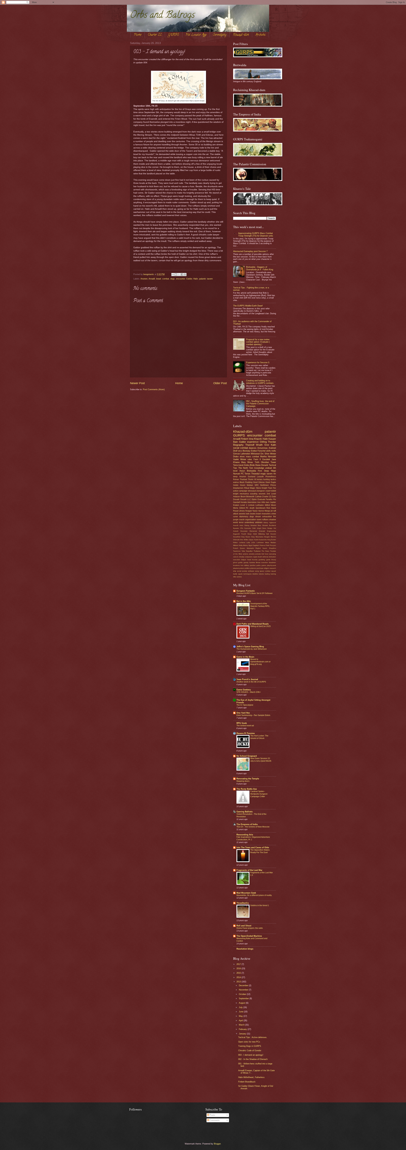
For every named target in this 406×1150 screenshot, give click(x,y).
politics (247, 568)
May (241, 1016)
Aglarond (272, 522)
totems (261, 574)
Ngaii (250, 545)
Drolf (235, 451)
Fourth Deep (246, 534)
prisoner (253, 568)
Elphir (254, 499)
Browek (265, 525)
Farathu (269, 499)
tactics (273, 479)
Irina (251, 438)
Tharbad (243, 479)
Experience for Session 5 (257, 362)
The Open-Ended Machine (249, 936)
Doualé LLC (245, 499)
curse (235, 517)
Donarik (264, 465)
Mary (243, 462)
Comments (214, 1120)
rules (250, 459)
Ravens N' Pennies (245, 733)
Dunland (251, 477)
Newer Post (137, 383)
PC (242, 473)
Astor (241, 525)
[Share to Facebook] (181, 274)
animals (258, 554)
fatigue (243, 559)
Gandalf (236, 502)
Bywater (236, 528)
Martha (263, 456)
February (243, 1029)
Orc (262, 453)
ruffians (265, 520)
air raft (273, 511)
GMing (263, 441)
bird (263, 554)
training (273, 574)
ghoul (235, 562)
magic (263, 473)
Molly (241, 545)
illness (258, 562)
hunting (266, 479)
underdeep (249, 522)
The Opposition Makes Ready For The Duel (260, 851)
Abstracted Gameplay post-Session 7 (250, 251)
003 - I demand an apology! (250, 1055)
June (241, 1011)
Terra (235, 465)
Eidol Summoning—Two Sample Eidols (253, 715)
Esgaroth (236, 534)
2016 (239, 968)
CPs (241, 528)
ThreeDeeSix (242, 903)
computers (248, 557)
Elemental (253, 531)
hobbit (273, 491)
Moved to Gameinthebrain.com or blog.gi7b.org (260, 661)
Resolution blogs (244, 949)
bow (266, 554)
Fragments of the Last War (249, 870)
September (244, 998)
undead (268, 468)
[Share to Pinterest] (185, 274)
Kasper (272, 438)
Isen (267, 502)
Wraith (259, 444)
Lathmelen (245, 453)
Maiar (267, 542)
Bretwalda (251, 471)
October (243, 994)
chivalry (241, 557)
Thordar (272, 441)
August (242, 1003)
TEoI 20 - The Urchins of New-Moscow (252, 827)
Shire (267, 453)
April (241, 1020)
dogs (172, 279)
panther (253, 565)
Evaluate (261, 499)
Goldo (235, 485)
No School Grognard (246, 756)
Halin (195, 279)
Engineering (271, 531)
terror (241, 522)
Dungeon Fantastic (245, 591)
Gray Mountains (257, 537)
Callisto (258, 497)
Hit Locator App (196, 35)
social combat (240, 447)
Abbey (265, 522)
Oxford (242, 508)
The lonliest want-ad (245, 725)
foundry (255, 559)
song (257, 571)
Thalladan (257, 551)
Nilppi (273, 471)
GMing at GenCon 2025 (260, 626)
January (243, 1033)
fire (274, 517)
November (244, 990)
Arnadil (152, 279)
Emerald (262, 531)
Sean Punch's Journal (247, 679)
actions (245, 554)
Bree (259, 525)
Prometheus (270, 477)
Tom (251, 468)
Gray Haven (245, 537)
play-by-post (271, 565)
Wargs (267, 511)
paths (258, 565)
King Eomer (271, 540)
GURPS (173, 35)
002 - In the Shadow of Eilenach (253, 1059)
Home (137, 35)
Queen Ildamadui (247, 548)
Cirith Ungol (256, 528)
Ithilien (246, 540)
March (242, 1025)
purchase (260, 568)
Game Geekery (243, 689)
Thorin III (252, 479)
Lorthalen (259, 505)
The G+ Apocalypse (244, 705)
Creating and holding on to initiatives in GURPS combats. (260, 381)
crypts (255, 557)
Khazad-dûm (241, 35)
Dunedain (244, 531)
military (246, 565)
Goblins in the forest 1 (259, 905)
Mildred (235, 545)
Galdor (189, 279)
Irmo (241, 540)
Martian (273, 542)
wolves (239, 577)
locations (236, 565)
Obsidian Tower (268, 462)
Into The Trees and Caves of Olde (252, 847)
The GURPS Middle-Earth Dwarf (248, 306)
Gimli (255, 534)
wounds (262, 494)
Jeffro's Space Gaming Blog (250, 646)
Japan (251, 540)
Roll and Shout (243, 925)
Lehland (242, 542)
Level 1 (243, 505)
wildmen (258, 522)
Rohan (236, 479)
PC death (250, 508)
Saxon (264, 548)
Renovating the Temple (247, 778)
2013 (239, 981)
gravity (246, 562)
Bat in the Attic (243, 601)
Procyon (273, 545)
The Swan (265, 551)
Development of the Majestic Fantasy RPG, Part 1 (260, 606)
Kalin (273, 444)
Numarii (236, 473)
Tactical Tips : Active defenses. (252, 1037)
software (251, 571)
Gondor (273, 534)
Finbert (244, 438)
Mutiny (245, 545)
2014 (239, 977)
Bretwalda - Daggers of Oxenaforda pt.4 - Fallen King (259, 268)
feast (249, 559)
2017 (239, 964)
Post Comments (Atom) (154, 389)
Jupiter (273, 502)
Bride (252, 465)
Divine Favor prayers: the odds (249, 928)
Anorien (144, 279)
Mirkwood (255, 453)
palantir (202, 279)
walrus (236, 482)
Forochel (261, 451)
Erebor (254, 451)
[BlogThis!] (175, 274)
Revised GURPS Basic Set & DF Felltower (254, 593)
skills (268, 451)
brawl (158, 279)
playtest (236, 568)
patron (264, 565)
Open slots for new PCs (249, 1042)
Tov (274, 488)
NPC (257, 485)
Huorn (242, 485)
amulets (252, 554)
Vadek (236, 459)
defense (265, 557)
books (252, 514)
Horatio (244, 502)
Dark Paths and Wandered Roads (252, 624)
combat (165, 279)
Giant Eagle (270, 482)
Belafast (254, 525)
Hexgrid (267, 537)
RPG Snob (241, 723)
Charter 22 (155, 35)
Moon (273, 505)
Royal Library (239, 511)
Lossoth (260, 477)
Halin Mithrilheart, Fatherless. (251, 1077)
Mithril (267, 505)
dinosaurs (252, 491)
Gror (266, 444)
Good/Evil (236, 537)
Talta (243, 551)
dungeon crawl (263, 491)
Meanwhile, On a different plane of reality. (254, 895)
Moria (235, 508)
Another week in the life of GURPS (251, 682)
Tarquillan (249, 551)
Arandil (235, 525)
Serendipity (219, 35)
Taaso (255, 511)
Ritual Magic (249, 488)
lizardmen (272, 562)
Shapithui (272, 548)
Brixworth (250, 497)
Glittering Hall (263, 534)
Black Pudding (246, 482)
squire (240, 574)
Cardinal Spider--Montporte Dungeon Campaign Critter (259, 794)
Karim (256, 540)
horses (259, 479)
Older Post (220, 383)
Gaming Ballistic (244, 811)
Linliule (251, 505)
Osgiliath (256, 545)
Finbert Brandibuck (246, 1082)
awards (242, 514)
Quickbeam (260, 508)
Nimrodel (272, 456)
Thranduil (255, 473)
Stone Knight (261, 488)
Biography (238, 444)
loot (242, 565)
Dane (264, 528)
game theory (271, 559)
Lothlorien (260, 542)
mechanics (244, 494)
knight (235, 494)
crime (273, 514)
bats (247, 514)
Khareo (236, 462)
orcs (240, 451)
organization (250, 520)
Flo (274, 499)
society (244, 571)
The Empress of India (247, 824)
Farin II (257, 459)
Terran (247, 473)
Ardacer (236, 497)
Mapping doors (242, 781)
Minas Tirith (253, 462)
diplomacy (243, 517)
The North (243, 468)
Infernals (236, 540)
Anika (246, 465)
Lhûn (253, 542)
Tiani (270, 488)
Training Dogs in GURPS (249, 1046)
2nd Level (271, 494)
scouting (253, 494)
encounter (180, 279)
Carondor (247, 528)
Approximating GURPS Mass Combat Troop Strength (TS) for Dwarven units (255, 234)
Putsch (235, 548)
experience (253, 441)
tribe (234, 577)
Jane (274, 459)
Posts (212, 1115)
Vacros (261, 511)
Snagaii (248, 511)
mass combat (252, 456)
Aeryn (242, 471)
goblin (240, 562)
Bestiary (246, 451)
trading (267, 574)
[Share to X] (178, 274)
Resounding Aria (244, 834)
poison (241, 568)
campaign (243, 491)
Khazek (258, 438)
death (260, 557)
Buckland (272, 525)
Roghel (258, 548)
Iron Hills (261, 502)
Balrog (247, 525)
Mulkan (250, 485)
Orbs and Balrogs (162, 15)
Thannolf (249, 444)
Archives (260, 35)
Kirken (235, 542)
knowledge (259, 468)
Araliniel (272, 448)
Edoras (262, 482)
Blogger (217, 1144)
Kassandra (263, 540)
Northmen (264, 485)
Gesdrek (266, 459)
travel (240, 465)
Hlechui (273, 537)
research (273, 568)
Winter (243, 459)
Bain (235, 441)
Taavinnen (237, 551)
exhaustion (267, 517)
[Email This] (172, 274)
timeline (255, 574)
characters (266, 514)
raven (259, 520)
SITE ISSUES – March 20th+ (248, 692)
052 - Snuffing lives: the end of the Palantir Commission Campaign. (260, 403)
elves (242, 456)
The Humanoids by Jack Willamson (251, 649)
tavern (210, 279)
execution (236, 559)
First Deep (263, 471)
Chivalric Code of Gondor (249, 1050)
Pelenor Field (264, 545)
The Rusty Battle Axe (246, 789)
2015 (239, 973)
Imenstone (252, 502)
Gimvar (236, 453)
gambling (262, 559)
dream (258, 517)
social (239, 571)
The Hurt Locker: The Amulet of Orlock (259, 737)
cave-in (235, 557)
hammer (252, 562)
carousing (272, 554)
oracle (242, 520)
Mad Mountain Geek (246, 893)
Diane (258, 465)
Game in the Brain (245, 657)
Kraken (236, 505)
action (235, 491)
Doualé (236, 499)
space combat (265, 571)
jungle (236, 520)
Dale (274, 497)
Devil (255, 482)
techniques (247, 574)
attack (235, 514)
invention (264, 562)
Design (269, 528)
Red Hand (271, 508)
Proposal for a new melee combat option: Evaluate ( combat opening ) (258, 342)
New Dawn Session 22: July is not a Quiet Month (260, 759)
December (244, 985)
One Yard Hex (243, 713)
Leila (248, 542)
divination (272, 557)
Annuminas (262, 448)
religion (266, 568)
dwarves (252, 448)
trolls (274, 451)
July (241, 1007)
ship (234, 571)
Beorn (243, 497)
